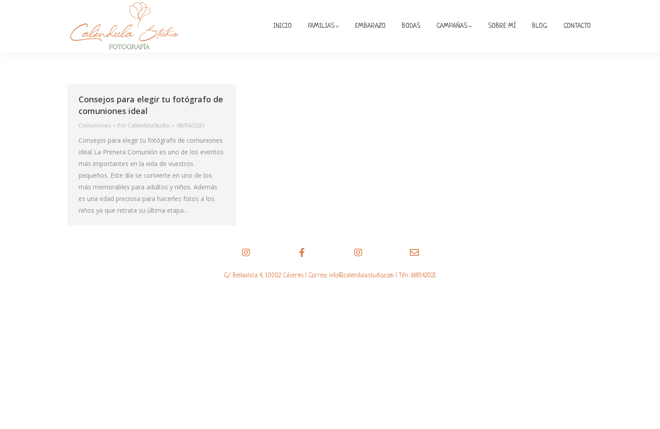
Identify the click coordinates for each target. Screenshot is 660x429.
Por (144, 125)
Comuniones (95, 125)
